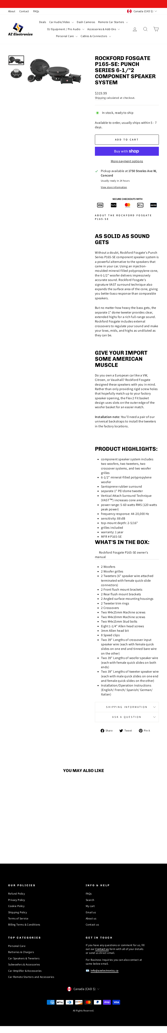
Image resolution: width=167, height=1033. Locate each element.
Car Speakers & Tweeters (24, 958)
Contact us (92, 924)
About (11, 11)
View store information (114, 187)
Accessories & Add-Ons (102, 29)
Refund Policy (16, 893)
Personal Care (65, 36)
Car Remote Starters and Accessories (31, 977)
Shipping (100, 98)
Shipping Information (127, 707)
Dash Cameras (86, 22)
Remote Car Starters (111, 22)
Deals (42, 22)
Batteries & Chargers (21, 952)
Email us (91, 912)
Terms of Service (18, 918)
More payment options (127, 161)
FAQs (36, 11)
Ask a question (127, 717)
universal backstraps (109, 421)
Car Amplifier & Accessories (25, 971)
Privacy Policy (16, 900)
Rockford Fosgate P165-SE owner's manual (121, 554)
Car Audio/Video (60, 22)
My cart (90, 906)
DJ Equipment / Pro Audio (64, 29)
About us (91, 918)
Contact (24, 11)
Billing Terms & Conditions (24, 924)
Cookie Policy (16, 906)
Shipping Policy (17, 912)
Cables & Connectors (94, 36)
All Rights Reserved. (83, 1010)
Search (90, 900)
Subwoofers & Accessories (24, 964)
